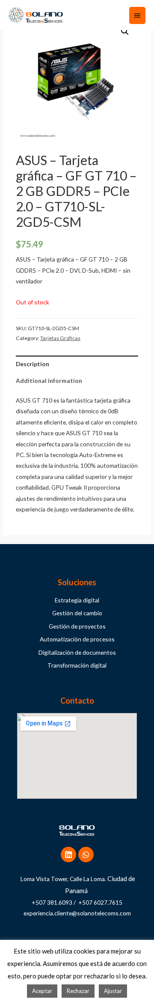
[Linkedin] (68, 854)
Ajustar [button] (113, 990)
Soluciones (77, 582)
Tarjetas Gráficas (60, 338)
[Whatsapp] (86, 854)
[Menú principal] (137, 15)
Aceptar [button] (42, 990)
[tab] (77, 363)
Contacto (77, 700)
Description (32, 363)
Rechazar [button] (78, 990)
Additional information (49, 380)
